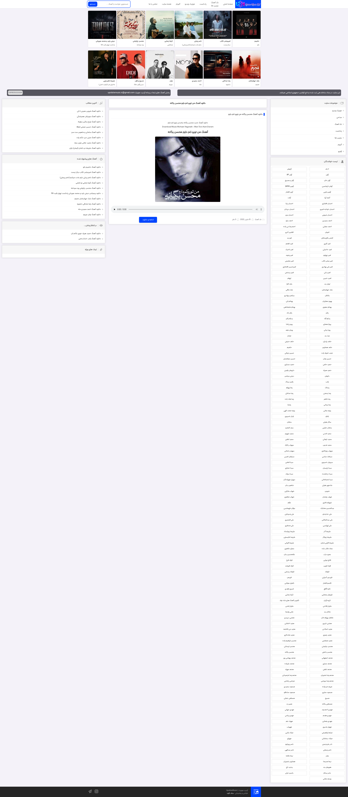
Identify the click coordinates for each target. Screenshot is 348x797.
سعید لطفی (289, 439)
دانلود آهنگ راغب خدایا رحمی (89, 238)
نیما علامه (289, 756)
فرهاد (327, 571)
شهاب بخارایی (289, 491)
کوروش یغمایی (327, 594)
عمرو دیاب (327, 554)
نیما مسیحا (327, 761)
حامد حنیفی (289, 341)
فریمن (289, 577)
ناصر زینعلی (327, 750)
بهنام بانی (289, 301)
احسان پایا (289, 203)
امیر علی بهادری (327, 267)
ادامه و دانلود (148, 219)
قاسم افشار (327, 583)
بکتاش (327, 295)
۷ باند (327, 169)
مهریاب (289, 727)
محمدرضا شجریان (327, 675)
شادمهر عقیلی (327, 485)
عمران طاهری (289, 548)
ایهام (289, 278)
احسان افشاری (327, 203)
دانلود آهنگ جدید (201, 122)
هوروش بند (327, 767)
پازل (327, 313)
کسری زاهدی (289, 589)
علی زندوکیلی (289, 514)
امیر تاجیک (289, 249)
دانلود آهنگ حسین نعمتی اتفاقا (89, 127)
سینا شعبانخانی (327, 479)
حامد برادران (327, 341)
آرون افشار (289, 192)
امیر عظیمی (289, 261)
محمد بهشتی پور (289, 658)
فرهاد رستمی (289, 571)
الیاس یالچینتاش (327, 238)
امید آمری (327, 243)
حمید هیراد (327, 370)
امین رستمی (289, 272)
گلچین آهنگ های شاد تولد (289, 600)
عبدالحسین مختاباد (327, 508)
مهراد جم (289, 721)
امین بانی (327, 272)
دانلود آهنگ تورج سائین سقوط (89, 121)
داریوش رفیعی (289, 370)
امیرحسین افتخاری (289, 267)
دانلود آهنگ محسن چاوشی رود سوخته (86, 188)
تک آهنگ (214, 2)
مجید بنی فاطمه (289, 629)
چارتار (289, 336)
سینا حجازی (289, 468)
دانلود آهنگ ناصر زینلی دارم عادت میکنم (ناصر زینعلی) (80, 177)
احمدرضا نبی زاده (289, 226)
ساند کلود (230, 793)
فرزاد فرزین (327, 566)
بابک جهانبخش (327, 290)
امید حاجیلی (327, 249)
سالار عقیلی (327, 422)
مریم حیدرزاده (327, 686)
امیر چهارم (327, 255)
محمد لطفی (327, 669)
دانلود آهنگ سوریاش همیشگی (89, 116)
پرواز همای (327, 324)
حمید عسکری (289, 364)
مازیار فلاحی (327, 606)
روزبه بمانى (327, 410)
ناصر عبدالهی (289, 750)
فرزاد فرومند (289, 566)
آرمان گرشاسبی (327, 186)
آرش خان (327, 180)
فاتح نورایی (327, 560)
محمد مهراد (289, 669)
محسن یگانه (189, 122)
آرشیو (340, 151)
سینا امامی (289, 462)
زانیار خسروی (289, 416)
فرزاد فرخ (289, 560)
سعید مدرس (327, 445)
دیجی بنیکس (289, 376)
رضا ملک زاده (289, 399)
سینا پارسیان (327, 468)
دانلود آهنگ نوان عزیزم (92, 214)
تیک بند (327, 336)
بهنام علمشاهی (289, 307)
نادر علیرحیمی (327, 744)
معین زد (289, 704)
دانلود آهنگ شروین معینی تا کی (89, 111)
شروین (327, 491)
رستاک (327, 387)
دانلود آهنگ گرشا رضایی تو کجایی (88, 182)
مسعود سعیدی (289, 686)
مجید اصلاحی (327, 629)
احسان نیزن (289, 215)
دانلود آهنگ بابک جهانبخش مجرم (87, 198)
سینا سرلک (289, 474)
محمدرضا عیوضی (327, 681)
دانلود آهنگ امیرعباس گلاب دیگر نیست (86, 172)
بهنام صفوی (327, 307)
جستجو (93, 4)
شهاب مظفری (289, 497)
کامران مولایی (289, 583)
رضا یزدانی (327, 405)
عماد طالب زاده (327, 548)
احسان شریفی (327, 215)
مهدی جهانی (289, 709)
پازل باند (289, 313)
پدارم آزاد (327, 318)
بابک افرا (289, 284)
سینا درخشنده (327, 474)
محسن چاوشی (327, 646)
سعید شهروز (289, 433)
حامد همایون (327, 347)
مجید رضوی (327, 635)
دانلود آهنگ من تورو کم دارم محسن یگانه (188, 103)
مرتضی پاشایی (289, 681)
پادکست (203, 4)
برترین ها (214, 5)
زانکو (327, 416)
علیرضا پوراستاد (289, 531)
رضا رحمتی (327, 393)
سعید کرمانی (327, 439)
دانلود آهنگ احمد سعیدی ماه (89, 209)
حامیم (289, 347)
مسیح (327, 698)
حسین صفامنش (289, 359)
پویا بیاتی (327, 330)
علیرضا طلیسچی (289, 537)
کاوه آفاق (327, 589)
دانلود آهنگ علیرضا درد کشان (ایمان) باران (85, 148)
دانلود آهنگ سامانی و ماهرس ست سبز (86, 132)
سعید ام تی (327, 433)
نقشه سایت (166, 4)
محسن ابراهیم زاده (289, 640)
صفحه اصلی (228, 4)
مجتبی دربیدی (289, 617)
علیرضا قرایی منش (327, 543)
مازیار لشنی (289, 606)
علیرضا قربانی (289, 543)
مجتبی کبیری (327, 623)
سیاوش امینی (289, 456)
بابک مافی (289, 290)
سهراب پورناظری (327, 451)
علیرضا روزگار (327, 537)
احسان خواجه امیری (327, 209)
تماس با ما (153, 4)
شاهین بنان (289, 485)
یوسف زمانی (327, 779)
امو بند (289, 238)
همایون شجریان (289, 761)
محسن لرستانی (289, 646)
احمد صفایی (327, 226)
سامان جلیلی (327, 428)
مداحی (339, 117)
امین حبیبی (327, 278)
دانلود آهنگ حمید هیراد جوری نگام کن (86, 233)
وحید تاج (289, 767)
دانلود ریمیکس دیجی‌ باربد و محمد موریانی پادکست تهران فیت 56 (76, 193)
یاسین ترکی (289, 773)
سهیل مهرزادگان (289, 479)
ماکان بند (327, 612)
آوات (289, 197)
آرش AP (289, 174)
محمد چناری (327, 663)
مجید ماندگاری (289, 635)
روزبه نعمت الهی (289, 410)
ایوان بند (327, 284)
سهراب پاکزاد (289, 445)
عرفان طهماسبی (289, 508)
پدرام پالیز (289, 318)
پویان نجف (289, 330)
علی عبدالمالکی (327, 520)
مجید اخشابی (289, 623)
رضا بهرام (289, 387)
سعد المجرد (289, 428)
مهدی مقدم (327, 715)
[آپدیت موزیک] (248, 4)
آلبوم (178, 4)
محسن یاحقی (327, 652)
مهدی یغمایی (327, 721)
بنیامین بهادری (289, 295)
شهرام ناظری (327, 502)
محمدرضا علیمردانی (289, 675)
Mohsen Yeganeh (184, 126)
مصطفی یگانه (327, 704)
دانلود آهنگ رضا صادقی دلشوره (89, 204)
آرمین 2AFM (289, 186)
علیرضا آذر (327, 531)
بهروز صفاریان (327, 301)
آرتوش (289, 169)
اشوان (327, 232)
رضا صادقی (289, 393)
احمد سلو (289, 220)
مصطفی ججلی (289, 698)
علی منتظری (289, 525)
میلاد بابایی (289, 732)
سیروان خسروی (327, 462)
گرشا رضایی (289, 594)
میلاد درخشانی (327, 738)
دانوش (327, 376)
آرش (327, 174)
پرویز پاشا (289, 324)
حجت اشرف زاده (327, 353)
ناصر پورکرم (289, 744)
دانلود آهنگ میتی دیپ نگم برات (88, 137)
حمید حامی (327, 364)
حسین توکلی (289, 353)
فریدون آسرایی (327, 577)
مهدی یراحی (289, 715)
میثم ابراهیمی (327, 732)
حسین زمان (327, 359)
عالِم (289, 502)
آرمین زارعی (327, 192)
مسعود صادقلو (289, 692)
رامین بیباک (289, 382)
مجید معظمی (327, 640)
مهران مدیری (327, 727)
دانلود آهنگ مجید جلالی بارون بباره (87, 142)
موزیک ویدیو (190, 4)
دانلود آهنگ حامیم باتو (92, 167)
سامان (289, 422)
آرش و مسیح (289, 180)
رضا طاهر (327, 399)
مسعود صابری (327, 692)
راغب (327, 382)
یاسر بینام (327, 773)
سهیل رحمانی (289, 451)
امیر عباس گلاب (327, 261)
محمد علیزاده (289, 663)
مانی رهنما (289, 612)
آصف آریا (327, 197)
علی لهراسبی (327, 525)
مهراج (289, 738)
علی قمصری (289, 520)
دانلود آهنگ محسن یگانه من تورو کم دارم (245, 114)
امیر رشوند (289, 255)
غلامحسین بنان (289, 554)
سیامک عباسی (327, 456)
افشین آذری (289, 232)
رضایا (289, 405)
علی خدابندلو (327, 514)
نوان (327, 756)
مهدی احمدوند (327, 709)
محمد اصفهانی (327, 658)
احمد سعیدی (327, 220)
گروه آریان (327, 600)
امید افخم (289, 243)
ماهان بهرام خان (327, 617)
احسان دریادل (289, 209)
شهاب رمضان (327, 497)
